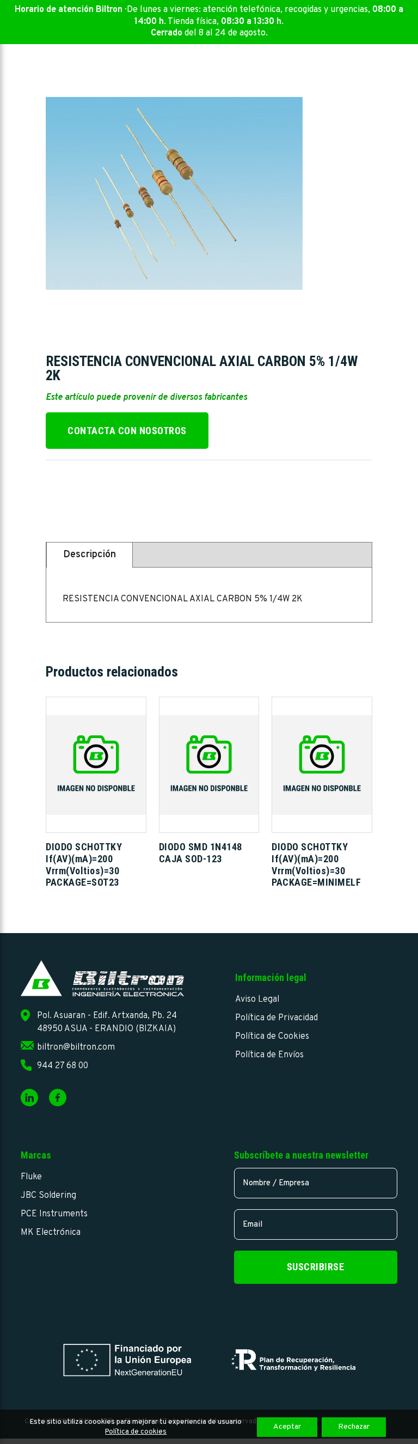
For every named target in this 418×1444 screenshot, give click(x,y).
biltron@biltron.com (76, 1047)
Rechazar (354, 1426)
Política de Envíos (269, 1055)
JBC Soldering (48, 1195)
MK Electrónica (51, 1232)
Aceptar (287, 1426)
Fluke (31, 1177)
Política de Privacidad (276, 1018)
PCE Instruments (54, 1214)
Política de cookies (136, 1432)
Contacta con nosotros (127, 430)
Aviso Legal (257, 999)
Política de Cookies (272, 1036)
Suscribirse (316, 1266)
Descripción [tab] (89, 555)
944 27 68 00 (62, 1066)
